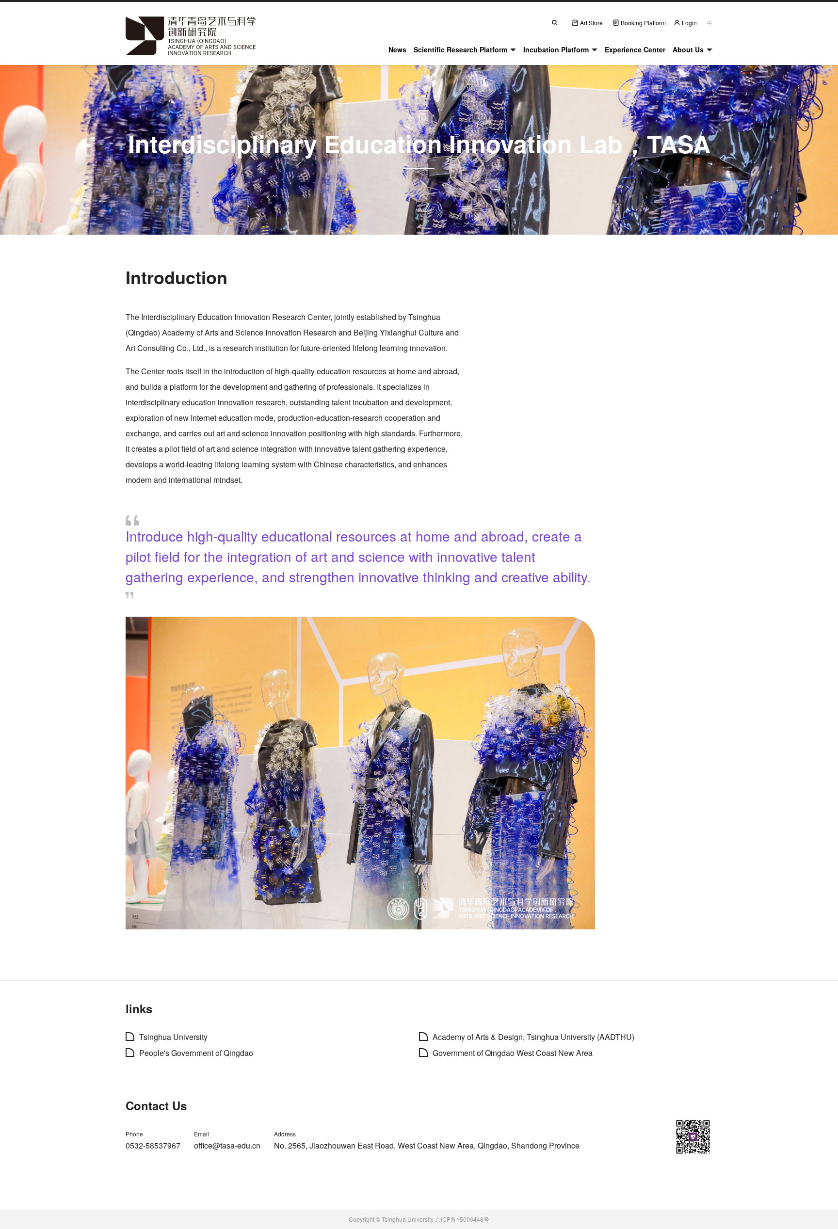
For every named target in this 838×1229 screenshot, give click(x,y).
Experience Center (635, 49)
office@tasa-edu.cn (227, 1145)
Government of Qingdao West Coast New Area (513, 1052)
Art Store (591, 22)
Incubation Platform (556, 49)
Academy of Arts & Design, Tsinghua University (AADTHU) (533, 1036)
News (397, 49)
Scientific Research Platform (460, 49)
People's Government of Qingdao (196, 1052)
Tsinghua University (173, 1036)
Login (689, 22)
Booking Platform (643, 22)
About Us (688, 49)
